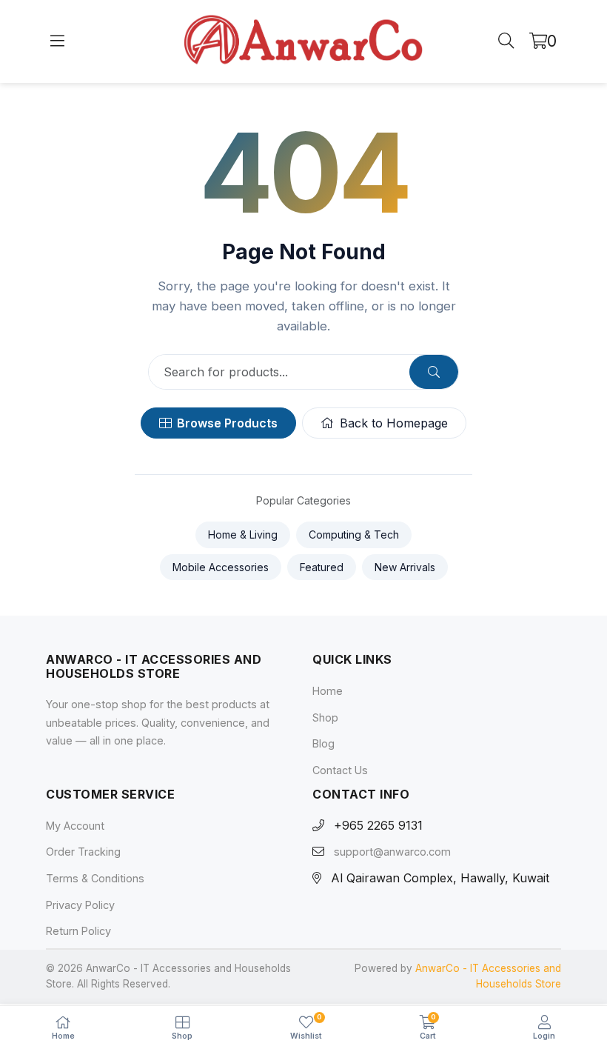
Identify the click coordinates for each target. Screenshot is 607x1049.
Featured (321, 567)
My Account (75, 825)
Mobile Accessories (220, 567)
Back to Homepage (394, 423)
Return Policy (78, 931)
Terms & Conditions (95, 878)
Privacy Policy (80, 905)
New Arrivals (405, 567)
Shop (325, 717)
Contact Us (340, 770)
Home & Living (243, 534)
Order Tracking (83, 852)
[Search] (506, 41)
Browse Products (227, 423)
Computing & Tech (354, 534)
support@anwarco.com (392, 852)
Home (327, 691)
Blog (323, 744)
